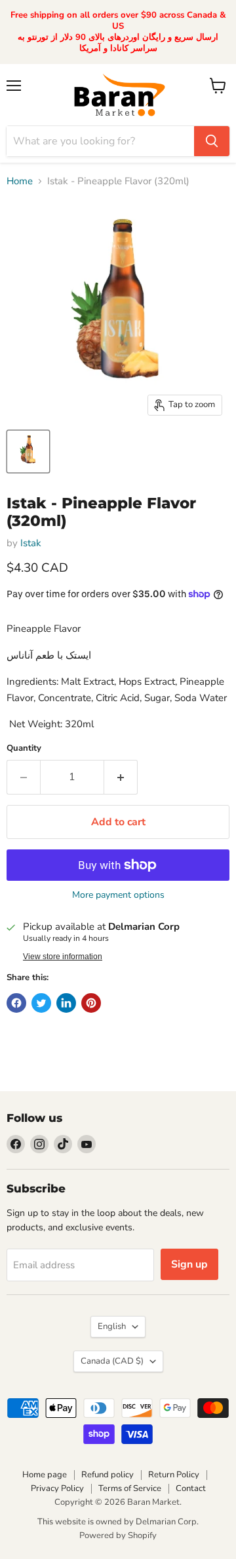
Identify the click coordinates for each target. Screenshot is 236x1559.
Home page (44, 1475)
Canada (112, 1361)
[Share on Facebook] (16, 1003)
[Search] (211, 141)
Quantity (24, 748)
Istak (30, 543)
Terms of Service (129, 1488)
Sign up (189, 1264)
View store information (62, 956)
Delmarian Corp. (167, 1522)
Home (20, 181)
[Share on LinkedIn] (66, 1003)
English (112, 1326)
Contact (191, 1488)
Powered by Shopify (118, 1535)
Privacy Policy (57, 1488)
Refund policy (107, 1475)
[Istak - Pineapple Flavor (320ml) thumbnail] (28, 451)
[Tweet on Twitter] (41, 1003)
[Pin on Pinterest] (91, 1003)
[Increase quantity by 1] (121, 777)
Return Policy (173, 1475)
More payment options (118, 895)
